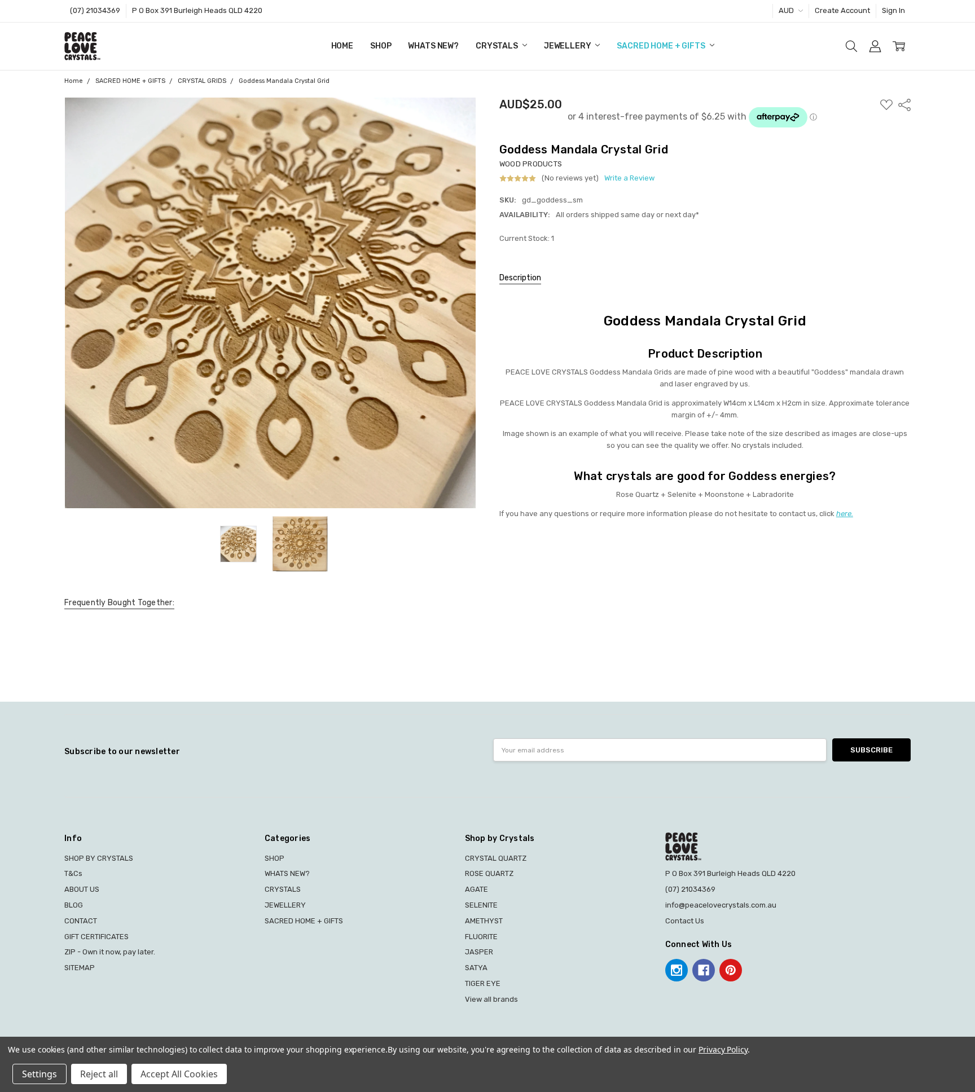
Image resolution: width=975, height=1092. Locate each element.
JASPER (479, 952)
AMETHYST (484, 921)
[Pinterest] (730, 970)
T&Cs (73, 873)
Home (342, 46)
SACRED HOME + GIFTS (661, 46)
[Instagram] (676, 970)
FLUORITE (481, 936)
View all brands (491, 999)
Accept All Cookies (179, 1074)
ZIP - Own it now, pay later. (109, 952)
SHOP (380, 46)
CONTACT (80, 921)
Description (520, 278)
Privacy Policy (723, 1049)
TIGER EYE (482, 983)
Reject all (99, 1074)
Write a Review (629, 178)
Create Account (842, 10)
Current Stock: (526, 238)
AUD (787, 10)
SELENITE (481, 905)
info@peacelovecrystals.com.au (720, 905)
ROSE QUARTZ (489, 873)
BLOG (73, 905)
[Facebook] (703, 970)
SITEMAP (79, 967)
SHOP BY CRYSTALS (98, 858)
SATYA (476, 967)
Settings (39, 1074)
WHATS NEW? (433, 46)
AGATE (476, 889)
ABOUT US (81, 889)
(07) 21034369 (95, 10)
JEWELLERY (568, 46)
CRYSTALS (498, 46)
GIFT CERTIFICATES (96, 936)
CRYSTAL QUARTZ (495, 858)
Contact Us (684, 921)
